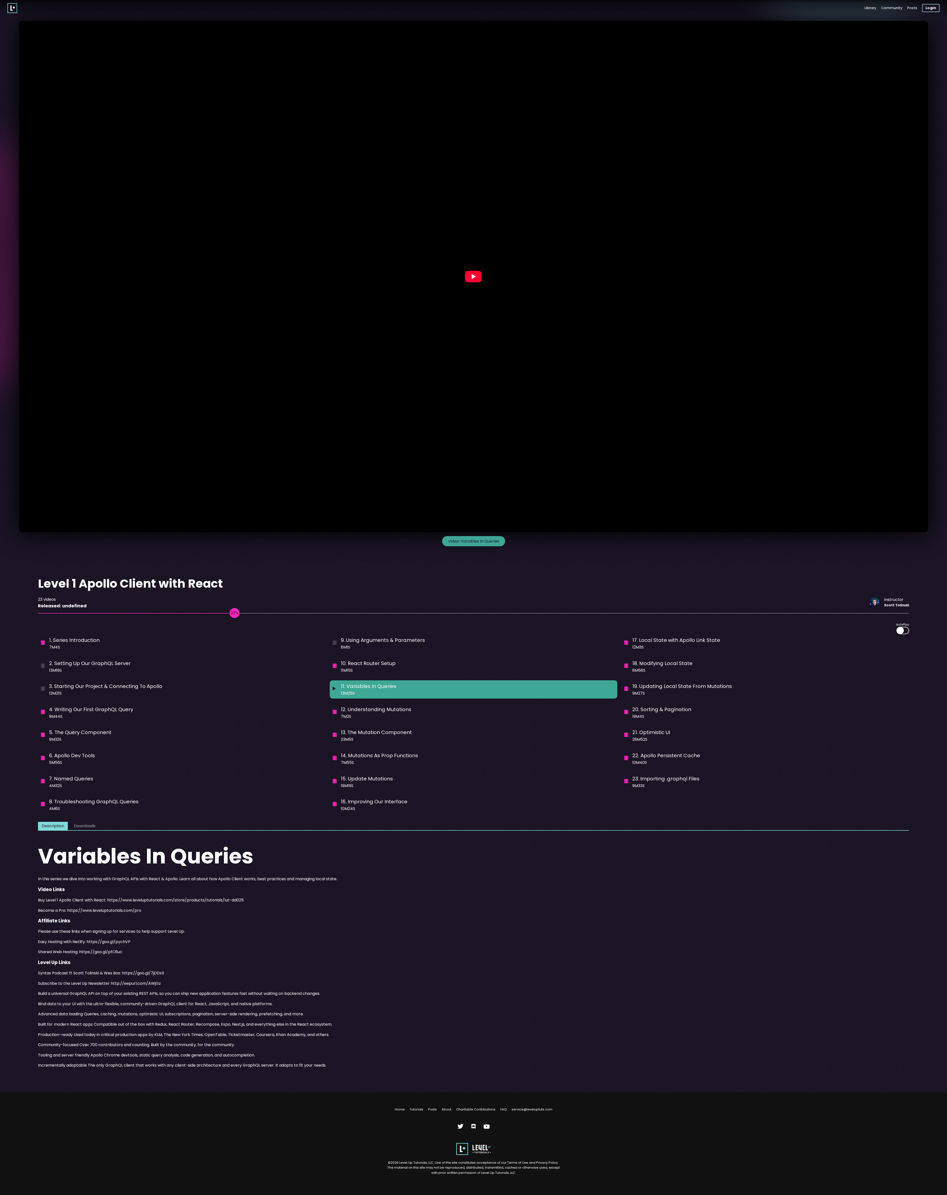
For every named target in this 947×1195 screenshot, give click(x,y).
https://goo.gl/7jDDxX (143, 973)
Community (891, 7)
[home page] (473, 1154)
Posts (912, 7)
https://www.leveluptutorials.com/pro (104, 910)
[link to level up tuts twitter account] (460, 1128)
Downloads (84, 826)
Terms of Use (518, 1162)
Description (53, 826)
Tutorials (416, 1109)
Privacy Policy (547, 1162)
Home (400, 1109)
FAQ (503, 1109)
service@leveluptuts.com (532, 1109)
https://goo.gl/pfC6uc (100, 952)
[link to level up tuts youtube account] (486, 1128)
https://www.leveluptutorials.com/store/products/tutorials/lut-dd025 (175, 900)
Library (870, 7)
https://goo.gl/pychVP (108, 942)
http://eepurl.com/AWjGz (136, 983)
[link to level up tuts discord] (473, 1128)
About (446, 1109)
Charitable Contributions (475, 1109)
